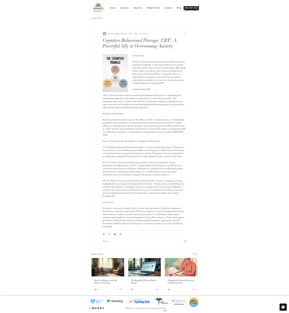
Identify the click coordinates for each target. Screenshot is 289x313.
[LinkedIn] (93, 308)
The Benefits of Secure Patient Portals (143, 281)
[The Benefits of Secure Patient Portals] (144, 267)
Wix (165, 310)
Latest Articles (97, 18)
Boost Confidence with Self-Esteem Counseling (106, 281)
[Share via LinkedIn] (115, 234)
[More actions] (185, 33)
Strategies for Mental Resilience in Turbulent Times (181, 281)
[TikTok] (98, 308)
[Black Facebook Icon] (103, 308)
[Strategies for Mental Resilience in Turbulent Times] (181, 267)
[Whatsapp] (90, 308)
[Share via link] (120, 234)
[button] (113, 8)
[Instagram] (95, 308)
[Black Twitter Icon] (101, 308)
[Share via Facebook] (104, 234)
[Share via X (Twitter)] (109, 234)
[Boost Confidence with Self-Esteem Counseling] (108, 267)
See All (195, 254)
